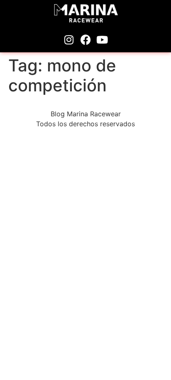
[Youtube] (102, 40)
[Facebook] (85, 40)
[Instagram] (69, 40)
